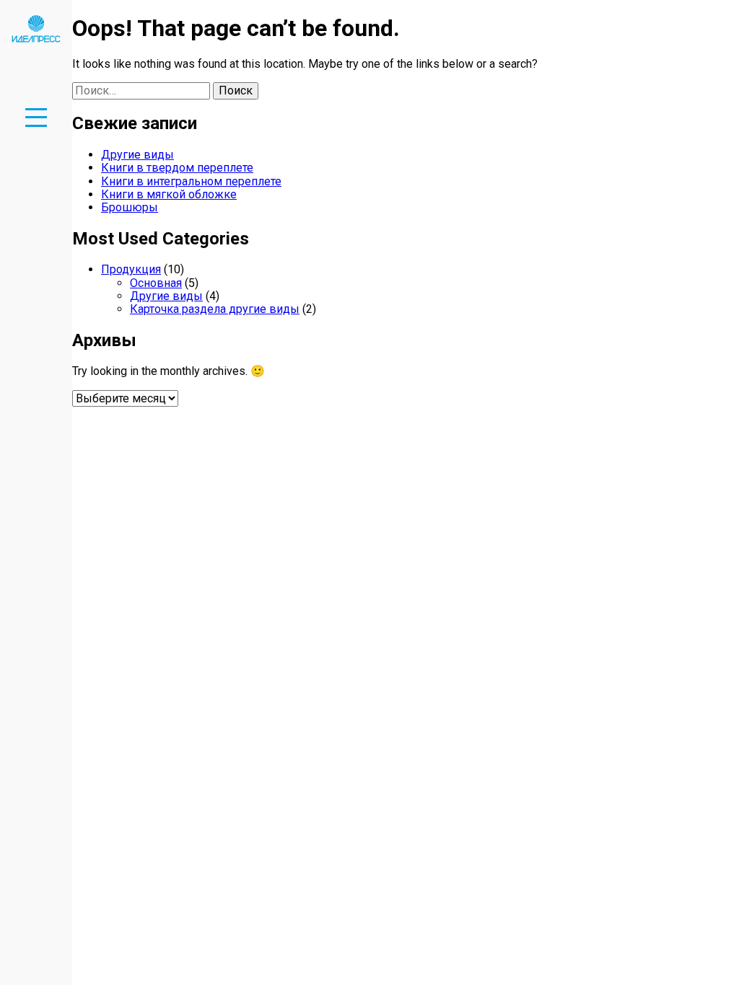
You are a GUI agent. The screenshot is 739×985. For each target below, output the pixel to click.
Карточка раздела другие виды (214, 309)
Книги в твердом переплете (177, 168)
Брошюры (129, 207)
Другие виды (137, 155)
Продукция (131, 269)
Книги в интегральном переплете (191, 181)
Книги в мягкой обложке (169, 194)
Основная (156, 283)
